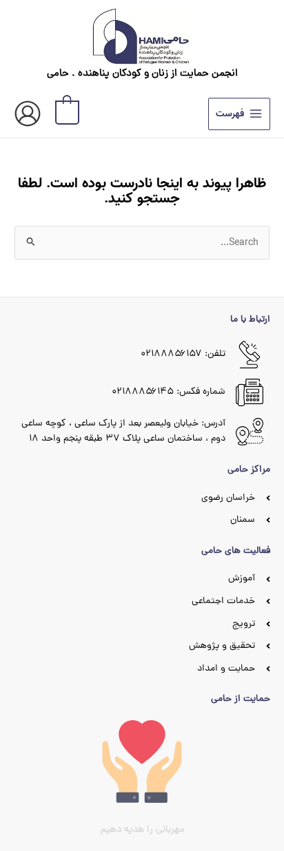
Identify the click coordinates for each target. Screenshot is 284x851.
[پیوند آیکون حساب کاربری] (27, 113)
